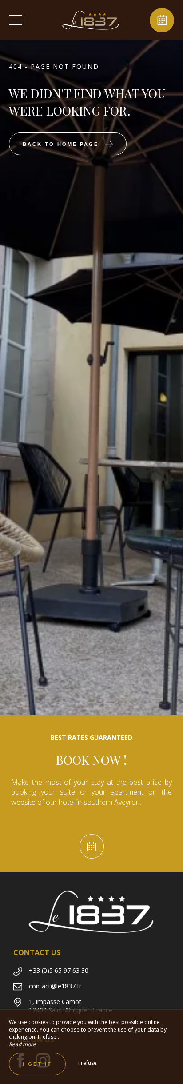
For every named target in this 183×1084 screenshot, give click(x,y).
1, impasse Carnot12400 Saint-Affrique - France (70, 1006)
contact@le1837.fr (55, 986)
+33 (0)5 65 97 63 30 (58, 970)
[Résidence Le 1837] (90, 20)
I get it (37, 1064)
